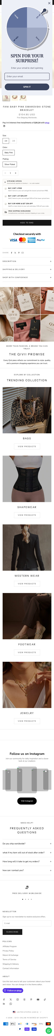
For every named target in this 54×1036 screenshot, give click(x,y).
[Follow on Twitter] (10, 999)
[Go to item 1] (6, 96)
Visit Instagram (27, 801)
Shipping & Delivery (11, 964)
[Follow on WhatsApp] (10, 1003)
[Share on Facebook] (11, 253)
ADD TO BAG (27, 223)
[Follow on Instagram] (17, 999)
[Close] (49, 3)
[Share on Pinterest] (19, 253)
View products (27, 446)
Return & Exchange (10, 955)
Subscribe (12, 932)
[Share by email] (22, 253)
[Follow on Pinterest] (31, 999)
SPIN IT (27, 87)
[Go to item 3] (23, 96)
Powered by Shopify (37, 1018)
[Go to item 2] (14, 96)
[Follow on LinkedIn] (4, 1003)
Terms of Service (9, 959)
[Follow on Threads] (24, 999)
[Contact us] (49, 1031)
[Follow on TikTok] (45, 999)
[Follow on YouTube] (38, 999)
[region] (27, 890)
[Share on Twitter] (15, 253)
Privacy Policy (8, 951)
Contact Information (11, 968)
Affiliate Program (10, 946)
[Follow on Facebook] (4, 999)
